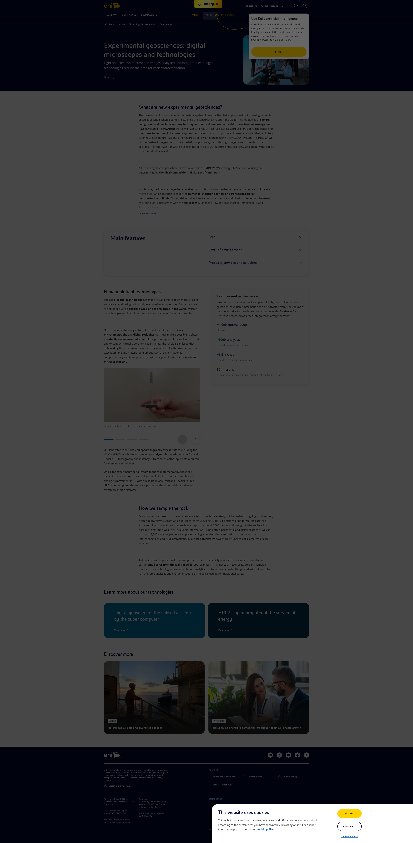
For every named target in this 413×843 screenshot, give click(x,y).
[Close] (371, 811)
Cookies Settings (349, 836)
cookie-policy (265, 829)
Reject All (349, 826)
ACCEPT (349, 813)
